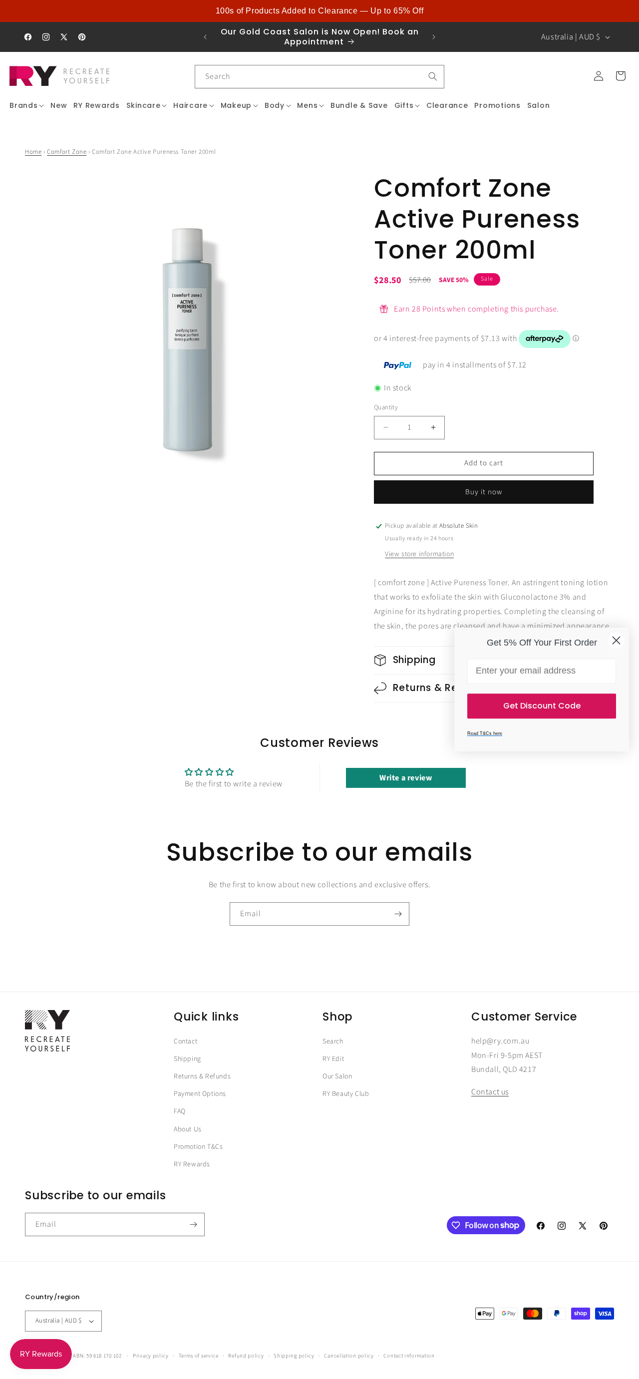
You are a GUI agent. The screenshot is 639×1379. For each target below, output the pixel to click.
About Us (188, 1129)
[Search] (433, 76)
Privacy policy (151, 1355)
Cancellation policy (348, 1355)
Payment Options (200, 1094)
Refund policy (246, 1355)
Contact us (490, 1092)
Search (332, 1041)
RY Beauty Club (345, 1094)
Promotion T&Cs (198, 1147)
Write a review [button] (405, 777)
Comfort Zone (66, 151)
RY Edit (333, 1059)
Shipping (187, 1059)
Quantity (386, 407)
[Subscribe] (398, 914)
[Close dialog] (616, 640)
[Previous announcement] (205, 36)
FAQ (180, 1112)
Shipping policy (294, 1355)
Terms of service (199, 1355)
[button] (26, 105)
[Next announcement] (434, 36)
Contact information (408, 1355)
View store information (419, 555)
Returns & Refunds (202, 1077)
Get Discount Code (542, 705)
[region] (319, 11)
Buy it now (483, 492)
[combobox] (319, 76)
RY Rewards (192, 1164)
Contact (185, 1041)
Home (33, 151)
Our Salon (337, 1077)
